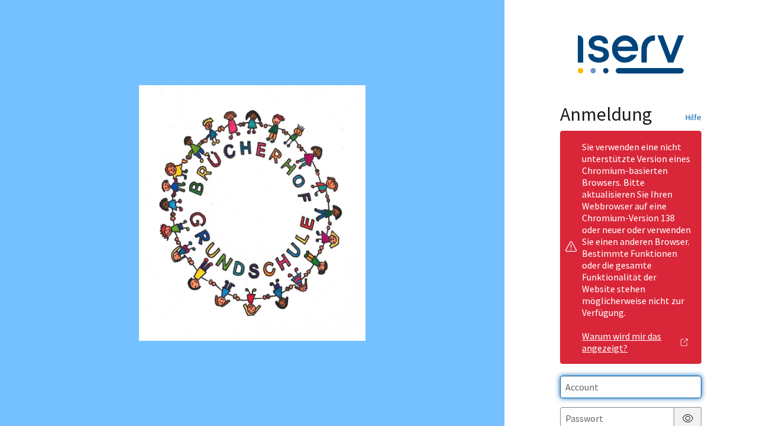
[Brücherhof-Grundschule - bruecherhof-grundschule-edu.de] (252, 213)
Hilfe (693, 117)
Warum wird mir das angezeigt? (621, 342)
